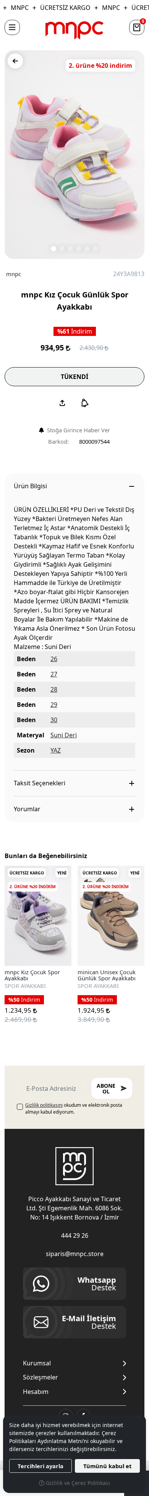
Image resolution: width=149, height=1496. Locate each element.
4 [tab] (78, 248)
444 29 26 (74, 1235)
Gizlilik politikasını (44, 1105)
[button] (12, 27)
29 (53, 704)
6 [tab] (95, 248)
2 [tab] (62, 248)
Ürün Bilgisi (30, 486)
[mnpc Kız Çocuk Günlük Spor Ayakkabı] (74, 154)
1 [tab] (53, 248)
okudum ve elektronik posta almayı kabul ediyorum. (73, 1108)
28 (53, 689)
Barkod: (58, 441)
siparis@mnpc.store (75, 1254)
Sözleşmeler (40, 1377)
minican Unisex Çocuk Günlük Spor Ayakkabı (107, 975)
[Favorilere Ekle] (57, 951)
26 (53, 659)
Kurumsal (37, 1363)
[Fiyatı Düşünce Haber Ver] (84, 403)
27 (53, 674)
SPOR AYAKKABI (25, 986)
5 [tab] (87, 248)
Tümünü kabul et (107, 1466)
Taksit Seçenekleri (39, 783)
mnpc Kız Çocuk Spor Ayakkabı (32, 975)
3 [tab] (70, 248)
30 (53, 720)
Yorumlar (27, 809)
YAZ (55, 750)
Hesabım (36, 1391)
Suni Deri (63, 735)
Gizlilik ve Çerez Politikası (77, 1482)
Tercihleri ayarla (40, 1466)
